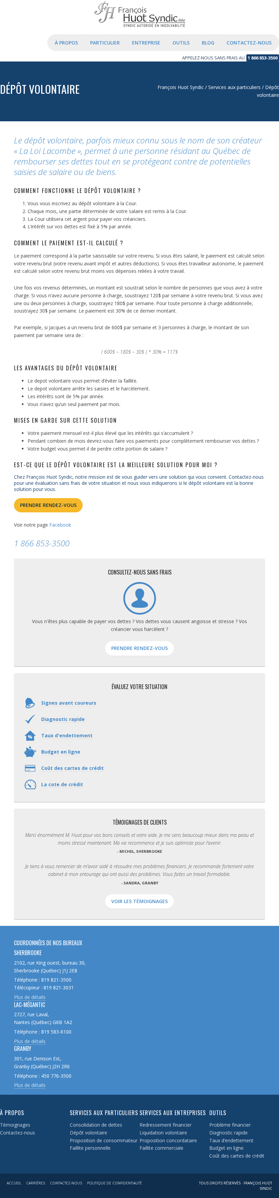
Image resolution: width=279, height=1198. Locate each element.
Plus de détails (30, 997)
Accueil (14, 1183)
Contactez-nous (17, 1132)
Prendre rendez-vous (48, 505)
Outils (217, 1113)
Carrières (35, 1183)
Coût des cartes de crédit (236, 1155)
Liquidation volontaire (163, 1132)
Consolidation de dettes (96, 1125)
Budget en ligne (226, 1148)
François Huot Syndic (139, 24)
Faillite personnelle (90, 1148)
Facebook (60, 525)
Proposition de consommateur (103, 1140)
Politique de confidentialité (114, 1183)
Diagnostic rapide (228, 1132)
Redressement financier (166, 1125)
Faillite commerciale (161, 1148)
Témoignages (15, 1125)
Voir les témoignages (139, 901)
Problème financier (230, 1125)
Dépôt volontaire (88, 1132)
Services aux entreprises (173, 1113)
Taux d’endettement (231, 1140)
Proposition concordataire (168, 1140)
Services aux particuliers (104, 1113)
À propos (12, 1113)
